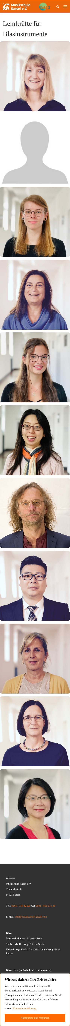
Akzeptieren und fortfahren (35, 1017)
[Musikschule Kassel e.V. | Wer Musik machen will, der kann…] (16, 6)
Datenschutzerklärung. (25, 1008)
